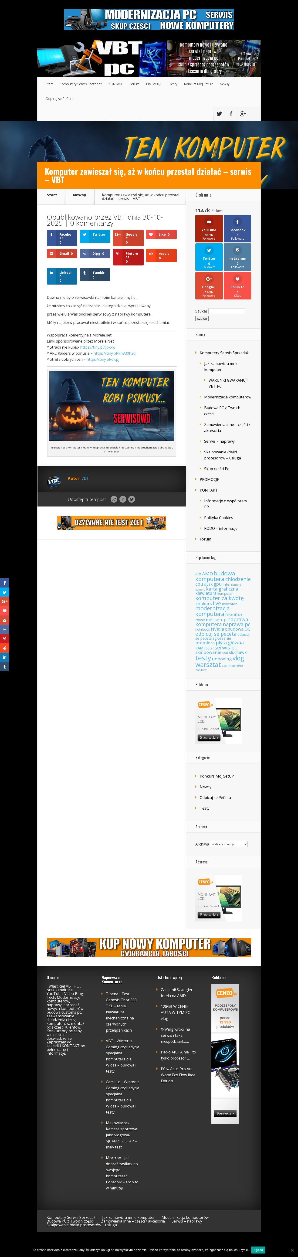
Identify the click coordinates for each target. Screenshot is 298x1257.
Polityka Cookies (218, 517)
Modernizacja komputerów (227, 397)
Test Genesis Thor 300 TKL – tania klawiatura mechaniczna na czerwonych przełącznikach (121, 1012)
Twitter (131, 499)
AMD (207, 573)
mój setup (216, 619)
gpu (217, 584)
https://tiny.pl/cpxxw (97, 347)
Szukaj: (201, 311)
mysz (200, 619)
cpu (199, 584)
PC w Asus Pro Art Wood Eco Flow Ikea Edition (178, 1075)
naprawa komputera (221, 622)
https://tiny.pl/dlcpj (103, 359)
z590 (231, 666)
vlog (238, 658)
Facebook (122, 499)
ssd (225, 652)
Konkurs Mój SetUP (198, 84)
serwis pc (226, 647)
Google (114, 499)
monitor (234, 614)
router (209, 648)
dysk (208, 584)
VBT (119, 217)
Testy (173, 84)
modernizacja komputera (212, 611)
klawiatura (206, 593)
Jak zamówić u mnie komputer (128, 1217)
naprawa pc (236, 624)
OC (247, 629)
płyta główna (230, 642)
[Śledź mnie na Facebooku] (231, 113)
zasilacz (201, 670)
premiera (205, 643)
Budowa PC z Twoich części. (70, 1221)
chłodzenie (238, 579)
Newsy (224, 84)
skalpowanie (208, 652)
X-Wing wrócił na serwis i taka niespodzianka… (175, 1035)
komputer (225, 593)
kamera (236, 584)
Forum (134, 84)
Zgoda (258, 1250)
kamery (200, 589)
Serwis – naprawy (219, 441)
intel (226, 584)
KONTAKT (115, 84)
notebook (202, 629)
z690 (239, 665)
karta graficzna (222, 589)
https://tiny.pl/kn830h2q (114, 353)
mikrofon (229, 603)
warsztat (208, 664)
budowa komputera (215, 576)
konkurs (203, 603)
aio (198, 574)
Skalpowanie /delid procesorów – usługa (82, 1224)
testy (203, 657)
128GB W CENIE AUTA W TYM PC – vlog (177, 1012)
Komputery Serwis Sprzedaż (81, 84)
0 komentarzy (91, 223)
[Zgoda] (292, 1250)
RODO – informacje (220, 528)
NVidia (217, 629)
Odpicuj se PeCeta (59, 98)
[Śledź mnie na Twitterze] (219, 113)
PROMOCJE (154, 84)
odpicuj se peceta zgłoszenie (222, 636)
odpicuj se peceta (216, 633)
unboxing (222, 659)
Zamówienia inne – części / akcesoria (133, 1221)
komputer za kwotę (219, 598)
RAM (199, 648)
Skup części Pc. (217, 468)
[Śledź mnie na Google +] (243, 113)
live (217, 603)
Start (49, 84)
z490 (224, 666)
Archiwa (202, 843)
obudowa (234, 629)
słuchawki (238, 652)
